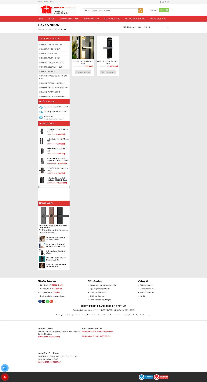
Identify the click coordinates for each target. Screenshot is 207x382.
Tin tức (40, 2)
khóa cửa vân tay (80, 315)
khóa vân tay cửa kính (95, 315)
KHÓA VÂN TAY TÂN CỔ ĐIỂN (50, 92)
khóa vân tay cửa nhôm (112, 315)
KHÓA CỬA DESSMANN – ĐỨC (50, 67)
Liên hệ (52, 2)
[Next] (68, 218)
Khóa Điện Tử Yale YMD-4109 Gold (83, 62)
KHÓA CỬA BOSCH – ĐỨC (91, 19)
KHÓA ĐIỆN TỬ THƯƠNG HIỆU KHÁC (53, 96)
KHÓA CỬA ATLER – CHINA (158, 19)
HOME (41, 19)
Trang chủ (41, 29)
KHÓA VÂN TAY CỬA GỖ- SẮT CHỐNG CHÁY (53, 77)
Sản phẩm (49, 29)
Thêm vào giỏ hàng (83, 72)
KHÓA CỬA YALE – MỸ (47, 72)
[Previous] (40, 218)
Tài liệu (46, 2)
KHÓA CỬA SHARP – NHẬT (112, 19)
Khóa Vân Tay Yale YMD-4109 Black (107, 62)
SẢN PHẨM (51, 19)
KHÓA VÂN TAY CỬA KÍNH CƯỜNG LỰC (54, 88)
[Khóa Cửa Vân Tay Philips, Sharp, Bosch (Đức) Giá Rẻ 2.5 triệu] (58, 10)
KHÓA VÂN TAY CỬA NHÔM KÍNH (51, 83)
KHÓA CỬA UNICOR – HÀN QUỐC (135, 19)
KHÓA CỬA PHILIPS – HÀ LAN (69, 19)
